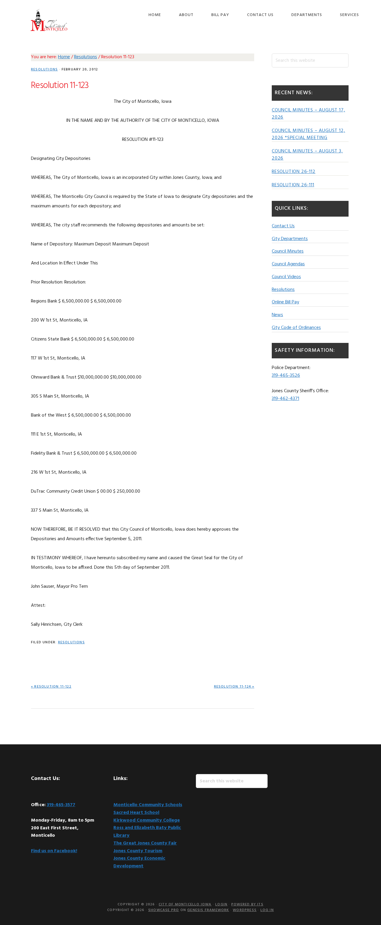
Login (221, 904)
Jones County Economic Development (139, 862)
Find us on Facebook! (54, 851)
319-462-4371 (285, 399)
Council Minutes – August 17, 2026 (308, 113)
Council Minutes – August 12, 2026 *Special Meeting (308, 134)
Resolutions (44, 70)
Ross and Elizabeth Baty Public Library (147, 831)
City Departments (290, 239)
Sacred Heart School (136, 813)
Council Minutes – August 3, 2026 (307, 154)
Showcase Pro (163, 910)
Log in (267, 910)
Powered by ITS (247, 904)
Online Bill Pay (285, 302)
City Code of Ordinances (296, 328)
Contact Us (283, 226)
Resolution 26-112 (294, 172)
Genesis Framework (208, 910)
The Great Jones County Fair (145, 843)
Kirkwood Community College (146, 820)
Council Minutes (288, 251)
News (277, 315)
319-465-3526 (286, 375)
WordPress (245, 910)
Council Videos (286, 277)
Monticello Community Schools (147, 805)
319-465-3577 (61, 805)
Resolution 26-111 (293, 185)
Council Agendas (288, 264)
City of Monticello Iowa (49, 20)
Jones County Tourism (137, 851)
